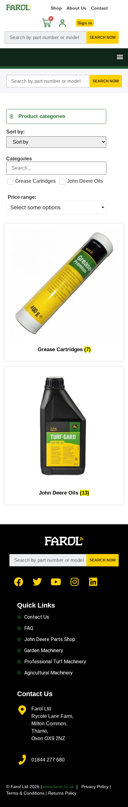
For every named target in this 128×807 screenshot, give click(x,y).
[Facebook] (18, 582)
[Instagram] (74, 582)
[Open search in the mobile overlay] (62, 37)
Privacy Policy (94, 786)
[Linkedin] (93, 582)
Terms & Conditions (25, 793)
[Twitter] (37, 582)
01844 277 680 (48, 759)
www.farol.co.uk (58, 786)
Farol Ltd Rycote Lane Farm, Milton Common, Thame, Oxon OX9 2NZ (52, 723)
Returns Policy (62, 793)
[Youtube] (56, 582)
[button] (120, 56)
